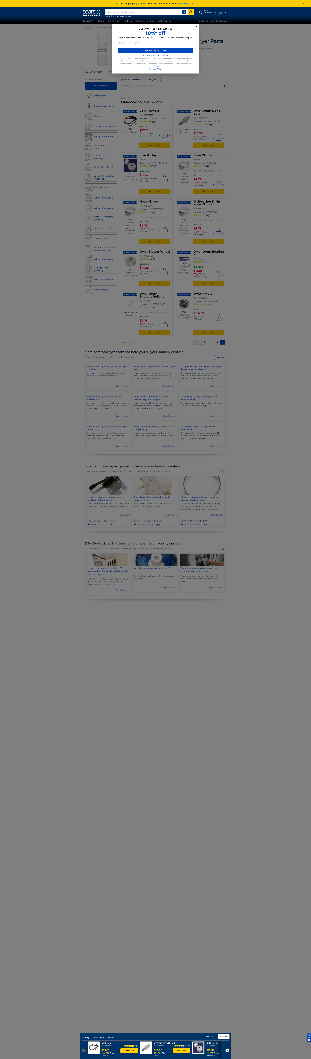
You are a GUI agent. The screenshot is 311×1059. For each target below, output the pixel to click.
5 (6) (136, 1046)
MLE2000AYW (107, 1038)
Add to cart (129, 1051)
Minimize (209, 1036)
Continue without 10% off (155, 55)
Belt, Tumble (108, 1043)
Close (224, 1036)
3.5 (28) (187, 1046)
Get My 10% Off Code (155, 50)
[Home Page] (93, 13)
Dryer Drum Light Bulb (165, 1043)
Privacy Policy (155, 69)
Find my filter (187, 3)
